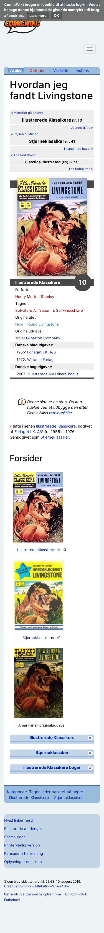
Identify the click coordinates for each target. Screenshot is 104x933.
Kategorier (16, 791)
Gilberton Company (43, 338)
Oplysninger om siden (23, 861)
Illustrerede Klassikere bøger (52, 767)
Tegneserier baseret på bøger (56, 791)
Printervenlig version (22, 845)
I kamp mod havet (77, 149)
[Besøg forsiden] (23, 23)
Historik (82, 70)
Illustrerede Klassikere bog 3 (53, 374)
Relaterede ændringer (23, 828)
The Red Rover (24, 155)
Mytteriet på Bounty (28, 113)
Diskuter (37, 70)
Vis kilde (60, 70)
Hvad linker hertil (19, 820)
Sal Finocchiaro (69, 310)
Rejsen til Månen (26, 134)
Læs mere (38, 15)
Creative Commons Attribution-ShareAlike (36, 886)
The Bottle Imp (79, 169)
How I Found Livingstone (37, 324)
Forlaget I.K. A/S (41, 352)
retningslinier (60, 412)
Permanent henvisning (23, 853)
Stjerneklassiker (54, 437)
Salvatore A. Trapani (33, 310)
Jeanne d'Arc (80, 128)
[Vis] (90, 737)
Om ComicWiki (76, 894)
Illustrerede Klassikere (56, 426)
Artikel (16, 70)
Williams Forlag (40, 359)
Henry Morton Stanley (34, 296)
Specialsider (14, 837)
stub (63, 401)
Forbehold (12, 900)
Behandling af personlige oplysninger (32, 894)
